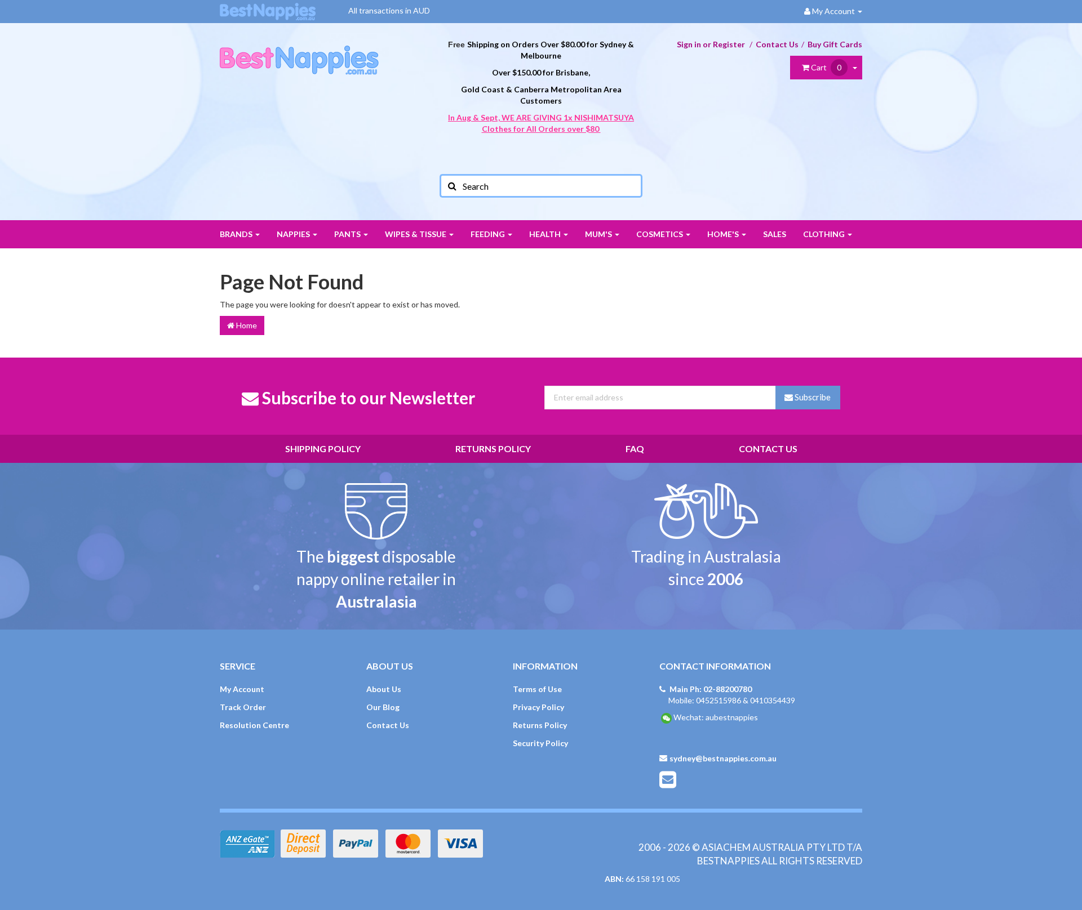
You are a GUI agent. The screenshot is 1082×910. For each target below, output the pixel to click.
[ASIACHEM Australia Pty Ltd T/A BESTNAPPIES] (299, 48)
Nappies (294, 234)
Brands (237, 234)
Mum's (599, 234)
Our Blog (383, 707)
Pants (348, 234)
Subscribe (812, 397)
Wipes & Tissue (416, 234)
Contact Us (777, 44)
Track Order (243, 707)
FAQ (635, 448)
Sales (774, 234)
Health (545, 234)
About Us (383, 689)
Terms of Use (537, 689)
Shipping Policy (323, 448)
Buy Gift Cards (835, 44)
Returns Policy (493, 448)
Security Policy (540, 743)
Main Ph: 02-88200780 (710, 689)
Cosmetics (660, 234)
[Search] (451, 186)
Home (245, 325)
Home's (723, 234)
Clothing (824, 234)
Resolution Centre (254, 725)
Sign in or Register (711, 44)
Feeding (489, 234)
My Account (242, 689)
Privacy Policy (538, 707)
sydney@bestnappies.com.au (723, 758)
